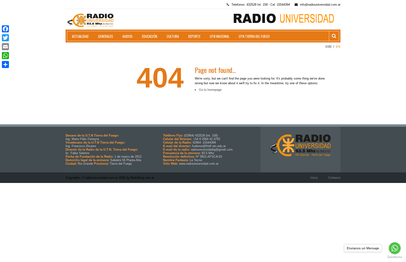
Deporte (194, 36)
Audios (127, 36)
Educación (149, 36)
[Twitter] (5, 37)
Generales (105, 36)
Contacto (334, 177)
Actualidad (80, 36)
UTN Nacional (219, 36)
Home (328, 46)
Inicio (314, 177)
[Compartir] (5, 64)
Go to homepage (210, 89)
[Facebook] (5, 28)
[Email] (5, 46)
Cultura (173, 36)
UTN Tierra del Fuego (254, 36)
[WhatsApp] (5, 55)
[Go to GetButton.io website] (394, 257)
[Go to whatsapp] (395, 248)
